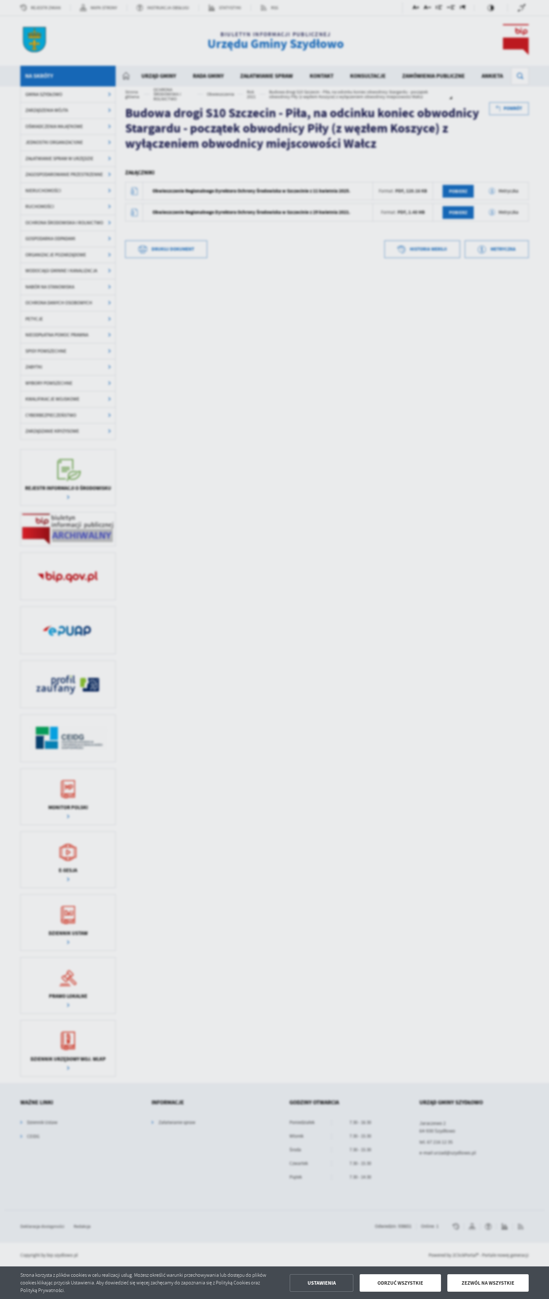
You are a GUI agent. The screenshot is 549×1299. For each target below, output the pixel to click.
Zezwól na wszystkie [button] (488, 1283)
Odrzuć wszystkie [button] (400, 1283)
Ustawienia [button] (322, 1283)
